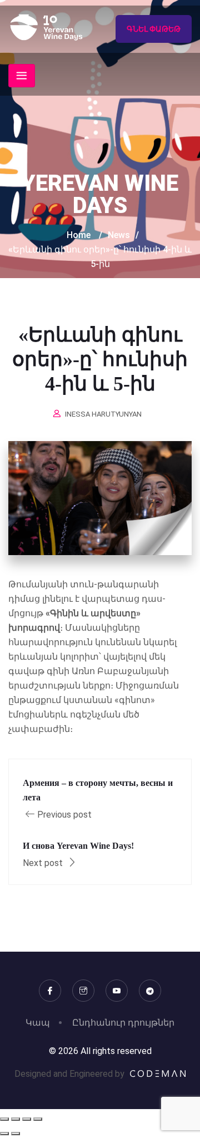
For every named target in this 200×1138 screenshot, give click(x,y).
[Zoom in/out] (4, 1119)
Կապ (38, 1022)
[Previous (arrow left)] (4, 1133)
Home (79, 235)
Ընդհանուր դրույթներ (123, 1022)
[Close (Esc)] (37, 1119)
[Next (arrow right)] (15, 1133)
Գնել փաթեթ (154, 28)
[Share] (26, 1119)
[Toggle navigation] (21, 75)
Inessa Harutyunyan (103, 414)
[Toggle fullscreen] (15, 1119)
